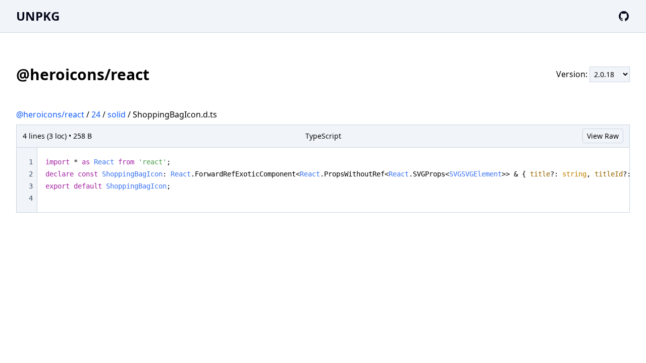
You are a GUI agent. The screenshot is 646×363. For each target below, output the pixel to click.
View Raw (603, 136)
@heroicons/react (50, 114)
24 (95, 114)
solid (116, 114)
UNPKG (38, 16)
